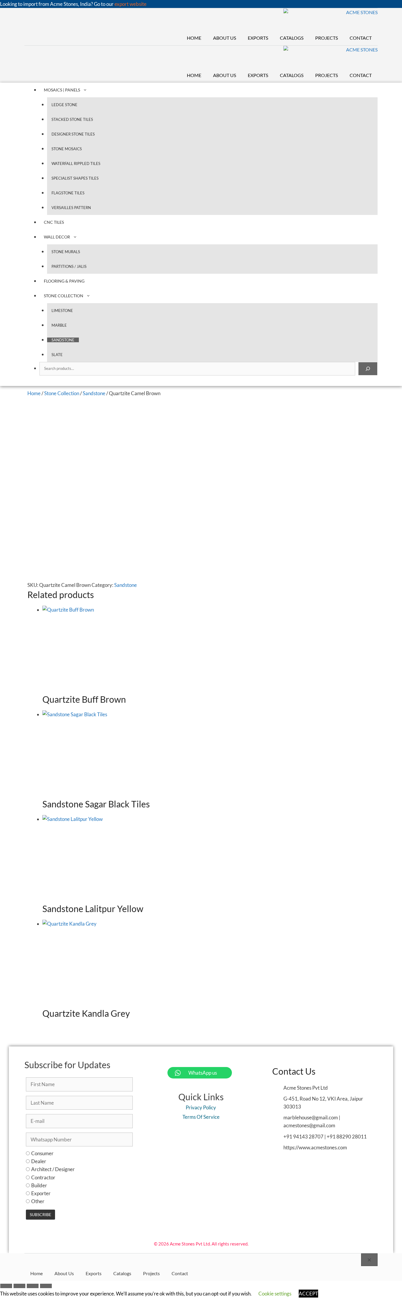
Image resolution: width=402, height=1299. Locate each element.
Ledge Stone (64, 104)
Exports (258, 38)
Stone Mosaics (67, 148)
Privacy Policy (201, 1107)
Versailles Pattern (71, 207)
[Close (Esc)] (46, 1286)
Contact (361, 38)
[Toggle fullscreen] (19, 1286)
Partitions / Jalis (69, 266)
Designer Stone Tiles (73, 134)
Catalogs (291, 38)
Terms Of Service (201, 1117)
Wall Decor (57, 236)
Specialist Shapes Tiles (75, 178)
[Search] (368, 368)
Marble (59, 325)
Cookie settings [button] (274, 1293)
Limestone (62, 310)
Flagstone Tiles (68, 193)
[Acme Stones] (330, 20)
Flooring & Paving (64, 280)
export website (130, 4)
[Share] (32, 1286)
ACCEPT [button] (308, 1293)
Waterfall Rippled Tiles (76, 163)
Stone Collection (63, 295)
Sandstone (63, 340)
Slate (57, 354)
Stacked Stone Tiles (72, 119)
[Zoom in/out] (6, 1286)
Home (194, 38)
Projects (326, 38)
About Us (224, 38)
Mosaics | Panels (62, 89)
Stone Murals (66, 251)
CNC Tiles (54, 222)
